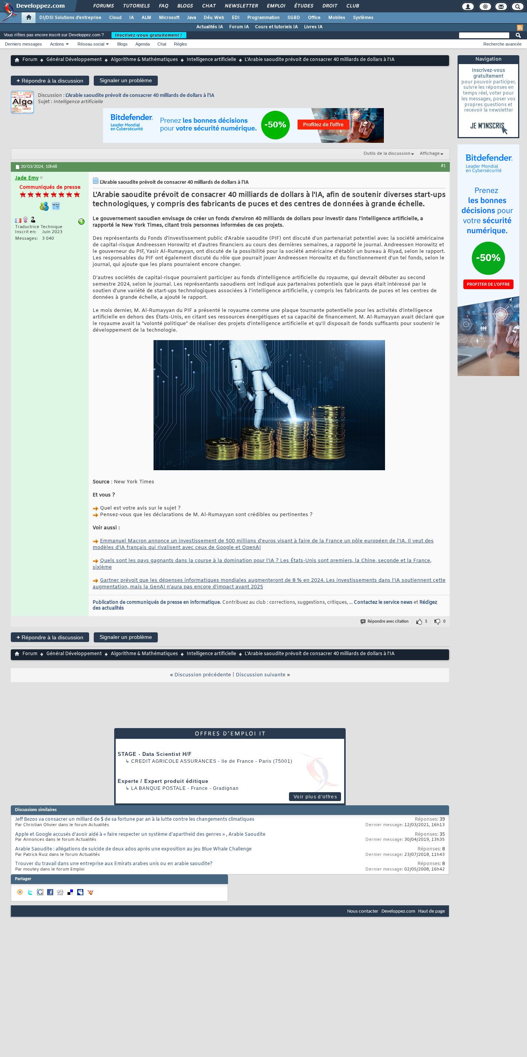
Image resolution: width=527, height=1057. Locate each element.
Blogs (184, 6)
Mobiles (336, 17)
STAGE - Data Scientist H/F (155, 754)
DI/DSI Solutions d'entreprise (70, 17)
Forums (103, 6)
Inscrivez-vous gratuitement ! (148, 35)
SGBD (293, 17)
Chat (208, 6)
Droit (329, 6)
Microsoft (169, 17)
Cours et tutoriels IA (276, 27)
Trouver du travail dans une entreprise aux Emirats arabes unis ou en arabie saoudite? (114, 864)
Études (303, 6)
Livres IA (313, 27)
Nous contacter (362, 911)
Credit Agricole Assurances (173, 761)
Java (191, 17)
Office (314, 17)
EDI (236, 17)
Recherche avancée (502, 44)
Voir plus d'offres (315, 797)
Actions (57, 44)
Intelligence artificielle (211, 60)
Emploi (275, 6)
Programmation (263, 17)
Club (352, 6)
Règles (180, 44)
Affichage (430, 153)
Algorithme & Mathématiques (144, 60)
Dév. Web (214, 17)
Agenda (142, 44)
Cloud (115, 17)
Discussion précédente (202, 675)
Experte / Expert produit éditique (163, 781)
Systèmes (363, 17)
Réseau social (91, 44)
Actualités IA (209, 27)
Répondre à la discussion (50, 80)
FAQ (163, 6)
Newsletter (241, 6)
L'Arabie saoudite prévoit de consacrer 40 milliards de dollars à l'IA (140, 95)
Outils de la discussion (386, 153)
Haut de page (431, 911)
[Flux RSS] (520, 28)
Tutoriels (136, 6)
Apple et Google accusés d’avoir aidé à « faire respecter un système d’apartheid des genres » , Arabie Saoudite (140, 835)
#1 (443, 166)
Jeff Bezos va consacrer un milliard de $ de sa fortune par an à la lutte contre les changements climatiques (134, 819)
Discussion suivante (260, 675)
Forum (29, 60)
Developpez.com (398, 911)
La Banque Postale (158, 788)
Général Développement (74, 60)
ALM (146, 17)
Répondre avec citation (388, 622)
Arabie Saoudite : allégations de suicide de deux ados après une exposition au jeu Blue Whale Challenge (133, 849)
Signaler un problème (126, 80)
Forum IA (239, 27)
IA (131, 17)
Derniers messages (23, 44)
